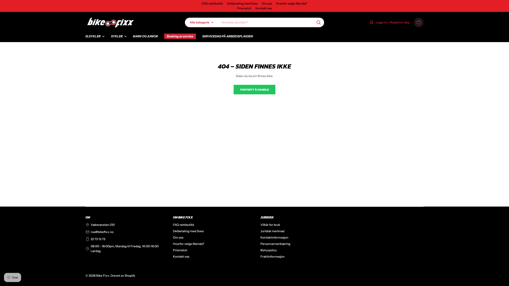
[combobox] (254, 22)
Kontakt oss (263, 8)
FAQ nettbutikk (212, 3)
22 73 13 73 (98, 239)
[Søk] (318, 22)
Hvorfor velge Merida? (291, 3)
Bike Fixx (102, 275)
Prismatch (244, 8)
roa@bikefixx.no (102, 232)
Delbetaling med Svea (242, 3)
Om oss (267, 3)
